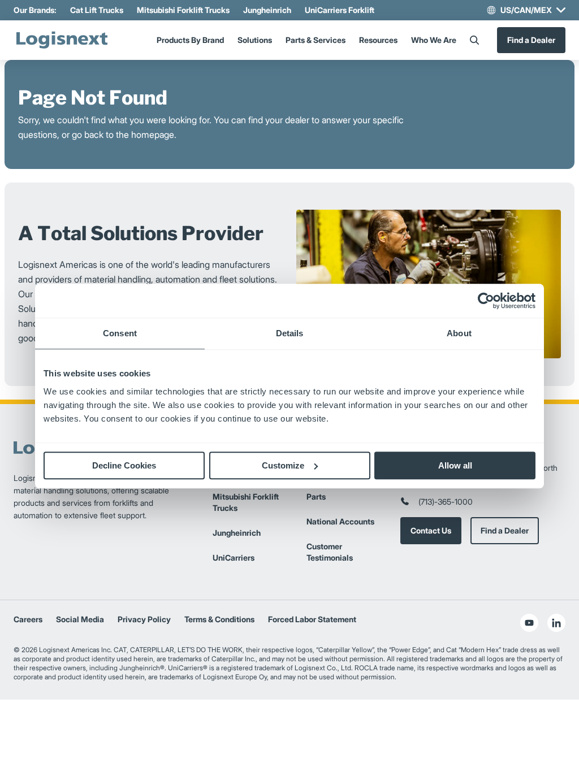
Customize (283, 465)
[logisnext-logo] (62, 40)
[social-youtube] (529, 623)
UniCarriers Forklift (339, 10)
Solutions (254, 40)
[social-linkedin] (556, 623)
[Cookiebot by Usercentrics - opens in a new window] (486, 300)
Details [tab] (290, 333)
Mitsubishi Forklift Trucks (183, 10)
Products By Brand (190, 40)
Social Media (80, 619)
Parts (316, 496)
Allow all (455, 465)
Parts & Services (315, 40)
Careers (28, 619)
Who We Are (433, 40)
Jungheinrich (267, 10)
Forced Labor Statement (312, 619)
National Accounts (340, 521)
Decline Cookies (124, 465)
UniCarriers (233, 557)
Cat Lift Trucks (96, 10)
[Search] (474, 40)
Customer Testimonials (329, 551)
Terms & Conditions (219, 619)
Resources (378, 40)
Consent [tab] (120, 333)
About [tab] (459, 333)
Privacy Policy (144, 619)
